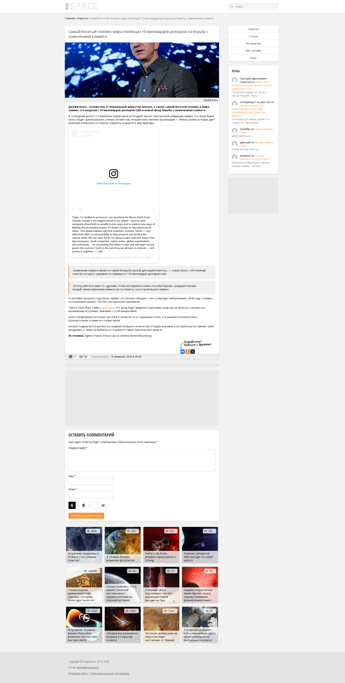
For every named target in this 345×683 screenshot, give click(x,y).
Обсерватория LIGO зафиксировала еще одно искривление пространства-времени (249, 110)
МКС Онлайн (253, 50)
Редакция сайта (78, 673)
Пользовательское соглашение (109, 673)
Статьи (253, 36)
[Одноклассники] (187, 351)
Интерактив (253, 43)
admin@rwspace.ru (88, 667)
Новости (82, 18)
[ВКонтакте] (182, 351)
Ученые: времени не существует (254, 157)
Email (72, 489)
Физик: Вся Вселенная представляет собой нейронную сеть (251, 85)
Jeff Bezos (97, 257)
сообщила (108, 307)
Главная (70, 18)
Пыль (253, 58)
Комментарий (78, 448)
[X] (192, 351)
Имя (72, 476)
